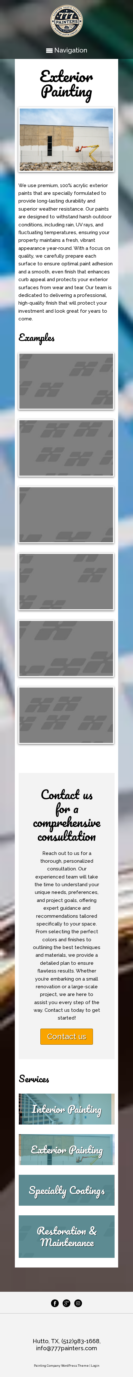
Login (95, 1365)
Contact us (66, 1036)
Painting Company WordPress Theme (61, 1365)
